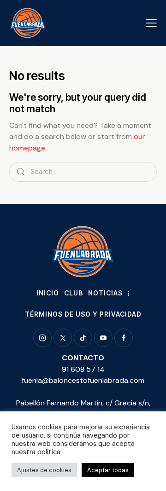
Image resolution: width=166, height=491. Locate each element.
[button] (151, 23)
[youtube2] (103, 338)
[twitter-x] (62, 338)
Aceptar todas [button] (108, 470)
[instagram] (42, 338)
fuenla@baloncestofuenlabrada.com (83, 380)
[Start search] (20, 172)
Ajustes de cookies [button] (44, 470)
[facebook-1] (123, 338)
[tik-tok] (83, 338)
